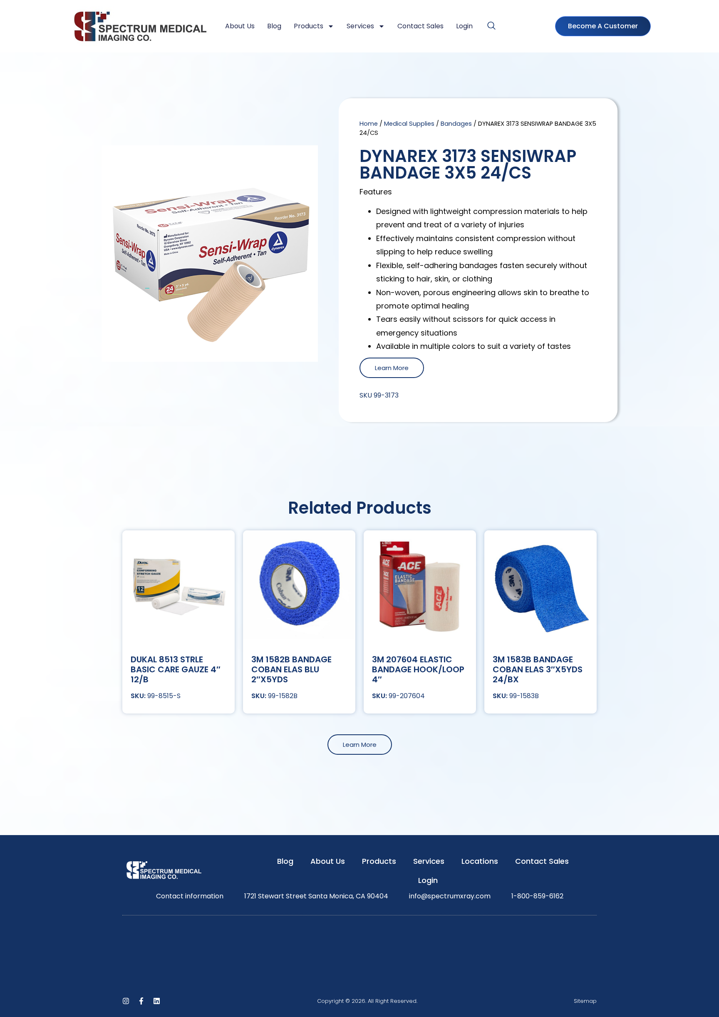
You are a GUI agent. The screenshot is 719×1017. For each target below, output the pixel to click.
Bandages (456, 123)
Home (369, 123)
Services (360, 26)
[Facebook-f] (141, 1001)
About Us (240, 26)
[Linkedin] (156, 1001)
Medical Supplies (409, 123)
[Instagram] (125, 1001)
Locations (479, 861)
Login (464, 26)
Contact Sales (420, 26)
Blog (274, 26)
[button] (491, 26)
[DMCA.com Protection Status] (359, 984)
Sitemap (585, 1001)
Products (308, 26)
